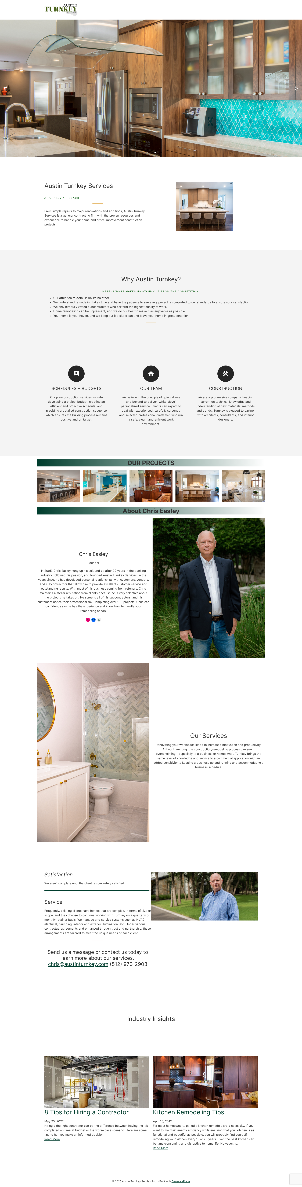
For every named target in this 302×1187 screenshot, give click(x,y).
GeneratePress (181, 1181)
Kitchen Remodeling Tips (188, 1112)
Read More (52, 1139)
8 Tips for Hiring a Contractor (86, 1112)
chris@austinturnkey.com (78, 964)
